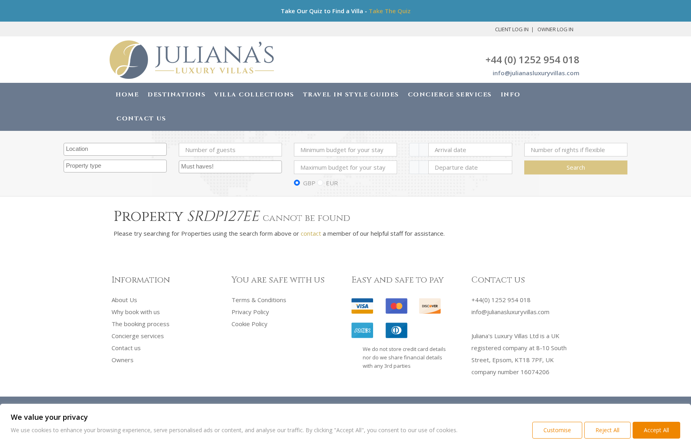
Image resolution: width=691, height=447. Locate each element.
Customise (557, 430)
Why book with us (136, 312)
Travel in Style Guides (351, 94)
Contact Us (141, 118)
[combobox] (115, 149)
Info (511, 94)
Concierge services (138, 336)
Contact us (126, 348)
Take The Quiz (390, 11)
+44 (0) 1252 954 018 (532, 59)
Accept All (656, 430)
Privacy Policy (250, 312)
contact (311, 233)
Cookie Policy (250, 324)
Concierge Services (450, 94)
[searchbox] (116, 149)
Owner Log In (555, 29)
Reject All (607, 430)
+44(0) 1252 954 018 (501, 300)
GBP (309, 183)
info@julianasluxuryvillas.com (536, 73)
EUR (332, 183)
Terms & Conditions (259, 300)
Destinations (177, 94)
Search (576, 167)
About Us (124, 300)
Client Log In (512, 29)
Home (127, 94)
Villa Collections (254, 94)
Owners (123, 360)
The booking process (141, 324)
